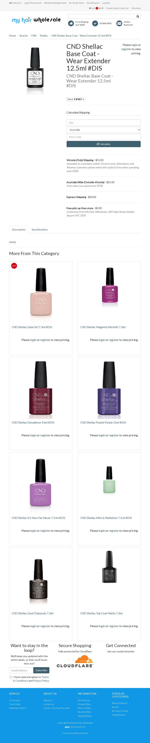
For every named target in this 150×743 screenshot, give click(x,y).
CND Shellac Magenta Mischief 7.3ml (102, 327)
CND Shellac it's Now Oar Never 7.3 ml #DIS (38, 517)
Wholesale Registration (55, 3)
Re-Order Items (76, 3)
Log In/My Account (33, 3)
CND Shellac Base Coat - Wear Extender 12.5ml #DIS (81, 35)
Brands (24, 35)
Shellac (44, 35)
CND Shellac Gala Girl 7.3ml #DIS (32, 327)
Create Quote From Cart (117, 8)
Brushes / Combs (120, 711)
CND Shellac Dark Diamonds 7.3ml (32, 613)
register (126, 49)
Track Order (14, 704)
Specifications (40, 229)
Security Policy (84, 711)
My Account (14, 700)
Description (18, 229)
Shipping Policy (85, 715)
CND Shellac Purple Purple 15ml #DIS (103, 422)
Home (12, 35)
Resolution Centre (17, 708)
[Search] (138, 16)
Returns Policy (84, 708)
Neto (86, 733)
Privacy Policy (41, 680)
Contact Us (49, 704)
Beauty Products (120, 703)
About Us (48, 700)
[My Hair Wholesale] (36, 20)
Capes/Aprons (118, 714)
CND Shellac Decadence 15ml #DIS (33, 422)
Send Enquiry (93, 3)
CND (34, 35)
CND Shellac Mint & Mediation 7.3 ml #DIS (106, 517)
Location (106, 3)
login (134, 44)
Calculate (104, 143)
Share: (71, 99)
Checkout (136, 8)
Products (15, 3)
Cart (97, 8)
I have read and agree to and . (31, 678)
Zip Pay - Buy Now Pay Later (57, 708)
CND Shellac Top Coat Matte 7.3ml (101, 613)
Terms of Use (84, 700)
